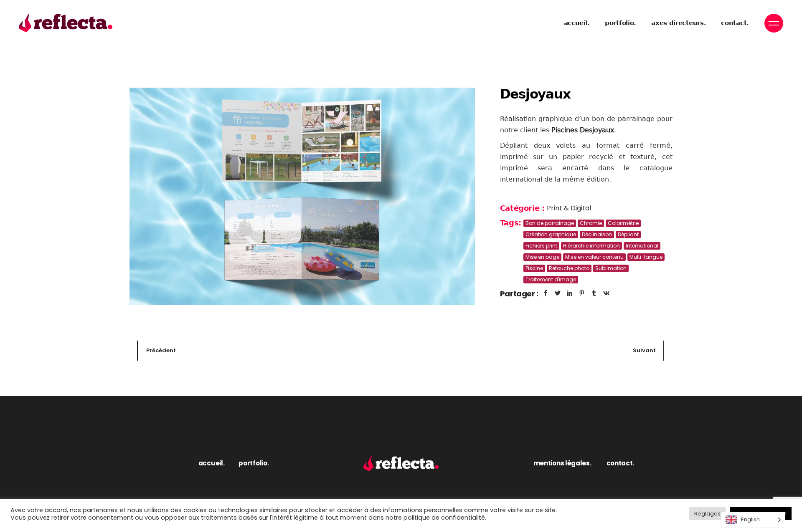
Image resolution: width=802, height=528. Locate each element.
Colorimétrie (623, 223)
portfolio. (254, 463)
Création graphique (550, 234)
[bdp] (302, 196)
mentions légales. (562, 463)
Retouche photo (569, 268)
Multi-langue (645, 256)
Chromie (591, 223)
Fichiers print (541, 245)
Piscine (534, 268)
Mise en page (542, 256)
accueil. (211, 463)
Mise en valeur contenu (594, 256)
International (642, 245)
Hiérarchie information (591, 245)
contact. (620, 463)
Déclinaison (597, 234)
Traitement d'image (550, 279)
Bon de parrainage (549, 223)
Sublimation (611, 268)
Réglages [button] (707, 514)
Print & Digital (569, 208)
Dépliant (628, 234)
